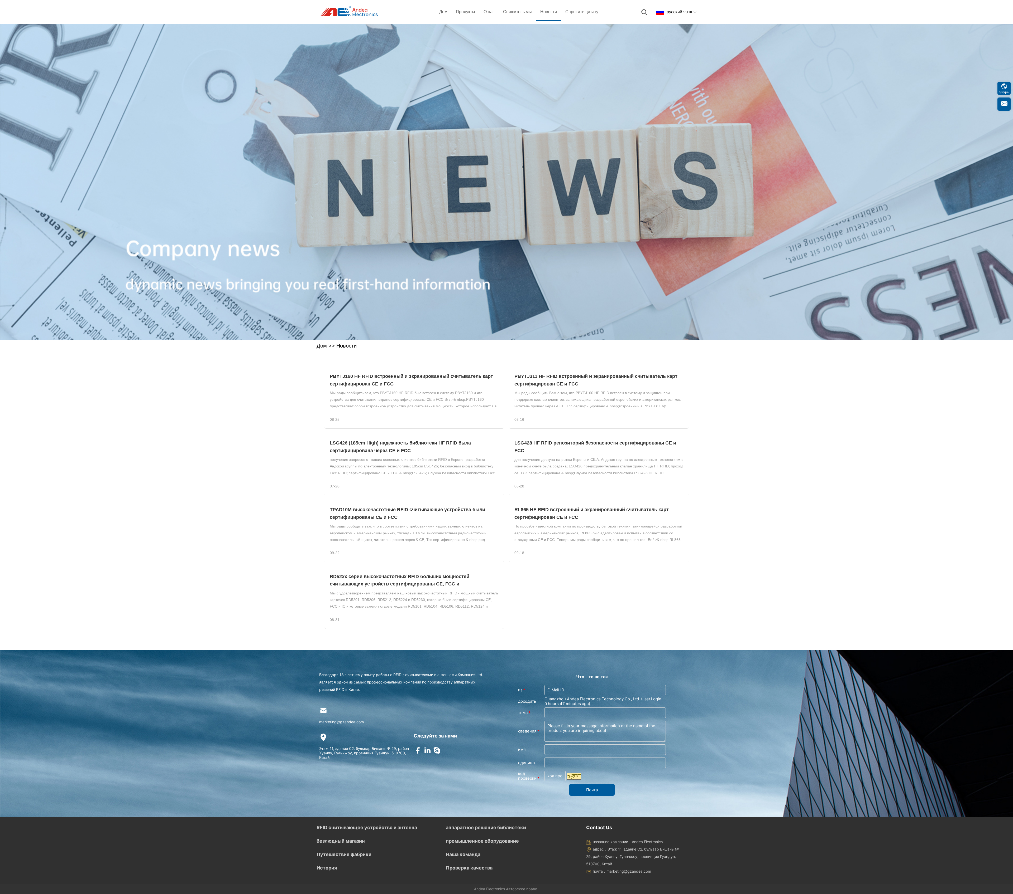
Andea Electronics (489, 889)
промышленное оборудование (482, 841)
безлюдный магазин (341, 841)
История (327, 868)
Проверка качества (469, 868)
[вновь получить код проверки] (574, 776)
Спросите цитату (581, 11)
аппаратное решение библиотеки (486, 827)
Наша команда (463, 854)
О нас (489, 11)
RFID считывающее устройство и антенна (367, 827)
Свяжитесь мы (517, 11)
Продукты (465, 11)
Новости (548, 11)
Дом (443, 11)
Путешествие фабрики (344, 854)
